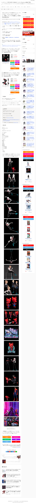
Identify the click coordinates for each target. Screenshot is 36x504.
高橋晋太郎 (6, 37)
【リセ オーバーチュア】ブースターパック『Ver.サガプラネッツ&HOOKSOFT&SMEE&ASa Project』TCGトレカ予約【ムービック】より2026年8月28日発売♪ (30, 144)
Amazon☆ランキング (28, 158)
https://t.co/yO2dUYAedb (9, 119)
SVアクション (15, 445)
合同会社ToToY (11, 37)
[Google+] (9, 451)
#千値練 (14, 119)
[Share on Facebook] (8, 451)
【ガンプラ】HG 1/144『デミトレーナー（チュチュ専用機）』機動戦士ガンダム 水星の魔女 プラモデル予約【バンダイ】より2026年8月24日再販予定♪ (30, 101)
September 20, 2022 (15, 122)
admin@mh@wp (18, 447)
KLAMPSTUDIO (16, 37)
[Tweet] (6, 451)
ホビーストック (12, 62)
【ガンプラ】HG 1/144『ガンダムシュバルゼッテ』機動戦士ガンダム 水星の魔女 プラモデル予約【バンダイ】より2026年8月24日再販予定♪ (30, 96)
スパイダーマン (14, 19)
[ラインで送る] (16, 451)
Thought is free (21, 502)
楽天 (17, 64)
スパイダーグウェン (11, 445)
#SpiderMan (16, 119)
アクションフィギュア (9, 19)
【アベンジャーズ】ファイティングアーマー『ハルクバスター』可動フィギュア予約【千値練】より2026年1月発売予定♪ (13, 491)
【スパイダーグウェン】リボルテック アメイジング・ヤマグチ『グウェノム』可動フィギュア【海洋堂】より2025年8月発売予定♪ (13, 487)
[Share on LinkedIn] (11, 451)
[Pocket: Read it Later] (14, 451)
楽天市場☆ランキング (28, 186)
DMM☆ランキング (28, 160)
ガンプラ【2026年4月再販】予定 (28, 25)
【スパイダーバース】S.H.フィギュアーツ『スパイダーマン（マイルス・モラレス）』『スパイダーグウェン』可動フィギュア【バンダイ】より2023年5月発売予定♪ (13, 481)
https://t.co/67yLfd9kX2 (10, 117)
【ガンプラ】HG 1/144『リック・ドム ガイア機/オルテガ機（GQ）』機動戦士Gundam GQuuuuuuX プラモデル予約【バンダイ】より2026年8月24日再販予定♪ (30, 85)
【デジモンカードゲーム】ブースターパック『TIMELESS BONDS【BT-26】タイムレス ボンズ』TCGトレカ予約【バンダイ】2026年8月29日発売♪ (30, 138)
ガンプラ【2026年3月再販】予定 (28, 27)
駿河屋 (17, 62)
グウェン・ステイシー (6, 445)
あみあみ (15, 68)
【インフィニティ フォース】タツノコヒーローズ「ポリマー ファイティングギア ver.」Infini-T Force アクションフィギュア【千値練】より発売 (13, 475)
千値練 (19, 19)
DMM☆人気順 (28, 190)
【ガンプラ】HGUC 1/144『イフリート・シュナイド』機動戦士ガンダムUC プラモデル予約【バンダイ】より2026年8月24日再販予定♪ (30, 128)
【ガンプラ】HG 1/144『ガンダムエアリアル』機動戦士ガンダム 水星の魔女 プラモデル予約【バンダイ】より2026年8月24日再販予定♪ (30, 117)
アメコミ (17, 19)
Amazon (12, 64)
